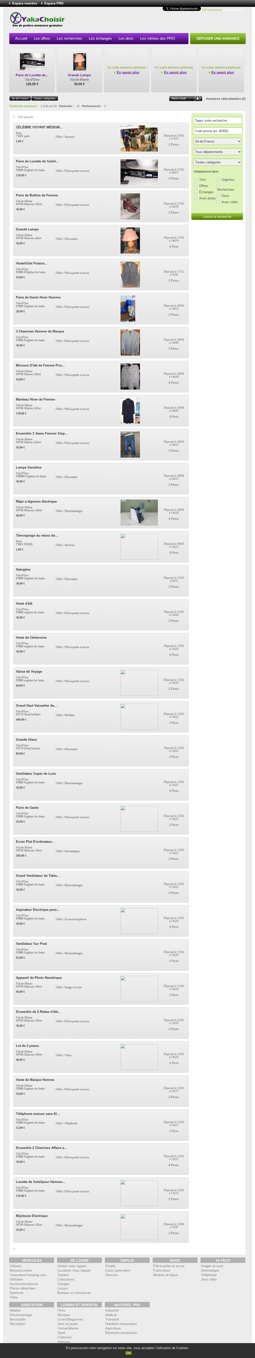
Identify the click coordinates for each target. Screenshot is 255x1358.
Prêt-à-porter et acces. (169, 1266)
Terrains (63, 1275)
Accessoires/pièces (24, 1284)
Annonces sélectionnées (223, 99)
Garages (64, 1284)
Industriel (112, 1310)
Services (111, 1275)
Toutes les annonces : (23, 106)
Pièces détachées (23, 1288)
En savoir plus (128, 72)
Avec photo (207, 198)
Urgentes (228, 180)
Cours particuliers (117, 1270)
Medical (111, 1315)
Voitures (15, 1266)
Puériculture (161, 1270)
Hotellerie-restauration (121, 1324)
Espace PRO (54, 3)
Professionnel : (92, 106)
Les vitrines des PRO (157, 38)
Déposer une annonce (218, 38)
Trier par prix (25, 117)
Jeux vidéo (209, 1279)
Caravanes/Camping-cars (28, 1275)
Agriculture (113, 1328)
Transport (112, 1319)
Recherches (225, 189)
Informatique (210, 1270)
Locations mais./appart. (74, 1270)
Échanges (206, 192)
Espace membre (24, 3)
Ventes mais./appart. (72, 1266)
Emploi (110, 1266)
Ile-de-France (20, 98)
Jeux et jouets (68, 1324)
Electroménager (21, 1315)
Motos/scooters (21, 1270)
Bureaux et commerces (74, 1293)
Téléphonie (209, 1275)
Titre (202, 180)
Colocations (66, 1279)
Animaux (64, 1342)
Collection (65, 1337)
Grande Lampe (79, 75)
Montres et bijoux (165, 1275)
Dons (225, 196)
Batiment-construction (121, 1333)
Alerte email (179, 98)
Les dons (126, 38)
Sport (61, 1333)
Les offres (42, 38)
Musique (64, 1315)
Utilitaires (16, 1279)
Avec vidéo (230, 202)
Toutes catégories (45, 98)
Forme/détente (68, 1328)
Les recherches (69, 38)
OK (128, 1353)
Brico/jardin (18, 1319)
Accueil (21, 38)
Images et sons (212, 1266)
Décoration (17, 1324)
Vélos (14, 1297)
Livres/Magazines (70, 1319)
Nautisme (16, 1293)
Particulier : (66, 106)
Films (61, 1310)
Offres (203, 186)
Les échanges (100, 38)
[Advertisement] (155, 21)
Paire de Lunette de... (32, 75)
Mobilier (15, 1310)
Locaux (63, 1288)
